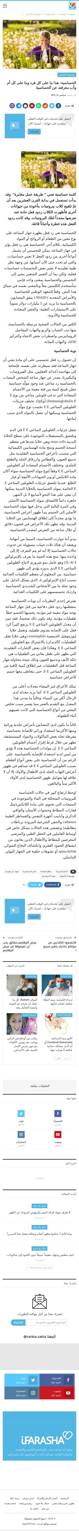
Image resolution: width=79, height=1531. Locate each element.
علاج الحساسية (29, 871)
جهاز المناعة (46, 871)
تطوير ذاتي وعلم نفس (63, 1503)
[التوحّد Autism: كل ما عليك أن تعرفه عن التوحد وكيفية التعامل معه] (22, 985)
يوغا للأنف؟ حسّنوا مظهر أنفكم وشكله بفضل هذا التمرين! (39, 1233)
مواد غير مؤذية (12, 871)
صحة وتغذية (66, 976)
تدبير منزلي (28, 1498)
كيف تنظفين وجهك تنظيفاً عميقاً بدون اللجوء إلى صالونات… (40, 1255)
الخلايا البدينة (62, 871)
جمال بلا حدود (39, 1206)
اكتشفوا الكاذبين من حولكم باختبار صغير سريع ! (59, 946)
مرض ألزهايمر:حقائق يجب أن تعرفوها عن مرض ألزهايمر (19, 946)
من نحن (45, 1508)
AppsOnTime (28, 1523)
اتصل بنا (34, 1508)
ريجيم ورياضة (25, 1503)
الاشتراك (34, 131)
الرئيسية (65, 1498)
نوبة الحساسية (48, 876)
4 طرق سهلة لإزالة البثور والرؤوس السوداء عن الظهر (39, 1212)
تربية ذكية (14, 1498)
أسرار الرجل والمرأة (47, 1498)
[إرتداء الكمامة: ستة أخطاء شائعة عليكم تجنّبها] (57, 985)
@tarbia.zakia (35, 1337)
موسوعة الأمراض (67, 75)
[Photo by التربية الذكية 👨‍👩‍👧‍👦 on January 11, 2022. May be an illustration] (66, 1357)
